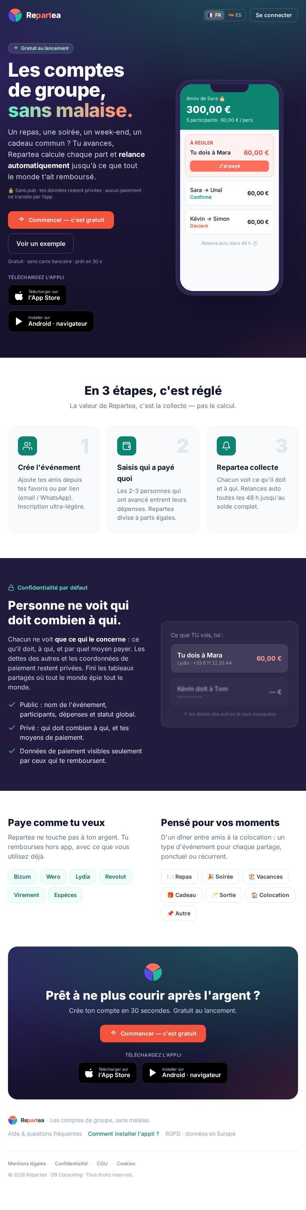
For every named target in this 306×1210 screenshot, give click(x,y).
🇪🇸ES (234, 15)
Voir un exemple (40, 244)
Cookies (126, 1163)
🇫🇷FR (214, 15)
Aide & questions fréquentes (45, 1133)
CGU (102, 1163)
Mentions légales (27, 1163)
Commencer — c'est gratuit (66, 219)
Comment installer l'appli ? (123, 1133)
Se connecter (274, 15)
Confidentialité (71, 1163)
